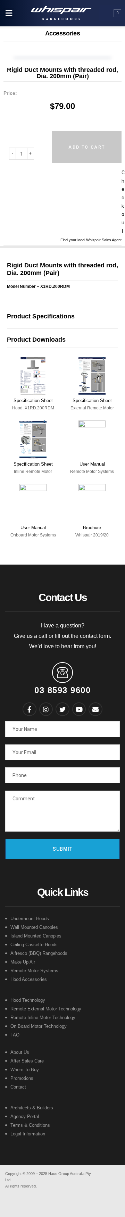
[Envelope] (95, 709)
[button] (8, 13)
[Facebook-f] (29, 709)
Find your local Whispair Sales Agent (91, 240)
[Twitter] (62, 709)
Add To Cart (86, 147)
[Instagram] (46, 709)
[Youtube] (79, 709)
